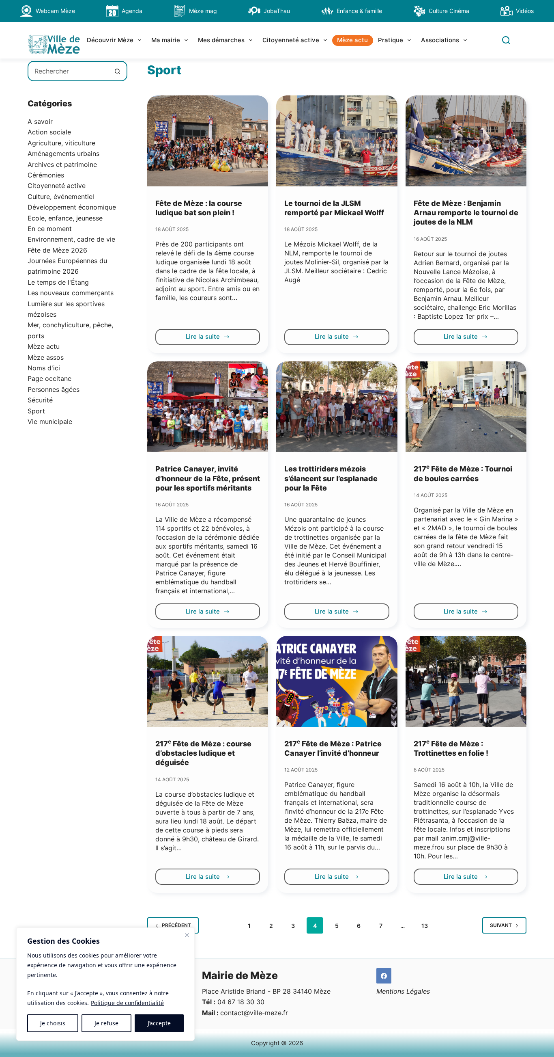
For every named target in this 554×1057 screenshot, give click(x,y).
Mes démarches (221, 40)
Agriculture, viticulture (61, 143)
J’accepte (159, 1023)
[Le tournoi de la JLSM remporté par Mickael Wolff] (336, 140)
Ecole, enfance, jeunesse (65, 218)
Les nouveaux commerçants (71, 293)
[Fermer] (187, 935)
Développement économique (72, 207)
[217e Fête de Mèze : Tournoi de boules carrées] (466, 406)
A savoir (40, 121)
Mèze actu (352, 40)
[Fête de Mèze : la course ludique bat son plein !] (207, 140)
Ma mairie (165, 40)
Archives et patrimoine (62, 164)
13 (424, 925)
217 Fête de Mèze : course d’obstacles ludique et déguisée (203, 753)
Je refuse (106, 1023)
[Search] (506, 40)
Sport (36, 411)
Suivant (501, 925)
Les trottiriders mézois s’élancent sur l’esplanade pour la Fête (331, 478)
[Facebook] (384, 976)
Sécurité (40, 400)
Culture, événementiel (61, 196)
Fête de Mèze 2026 (57, 250)
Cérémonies (46, 175)
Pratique (390, 40)
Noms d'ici (44, 368)
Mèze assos (46, 357)
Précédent (176, 925)
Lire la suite (207, 339)
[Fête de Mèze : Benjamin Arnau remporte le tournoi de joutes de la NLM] (466, 140)
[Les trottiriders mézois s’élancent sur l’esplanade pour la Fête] (336, 406)
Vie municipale (50, 421)
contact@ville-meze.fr (254, 1013)
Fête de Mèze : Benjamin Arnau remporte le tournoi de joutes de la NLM (466, 213)
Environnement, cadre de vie (71, 239)
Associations (440, 40)
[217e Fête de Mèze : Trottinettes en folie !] (466, 681)
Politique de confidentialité (127, 1003)
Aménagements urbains (63, 153)
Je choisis (52, 1023)
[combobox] (68, 71)
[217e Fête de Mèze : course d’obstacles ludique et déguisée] (207, 681)
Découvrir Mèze (110, 40)
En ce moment (50, 229)
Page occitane (49, 378)
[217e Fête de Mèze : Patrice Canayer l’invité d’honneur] (336, 681)
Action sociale (49, 132)
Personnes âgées (53, 389)
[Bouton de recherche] (117, 71)
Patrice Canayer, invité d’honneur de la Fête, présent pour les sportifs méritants (207, 478)
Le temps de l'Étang (58, 282)
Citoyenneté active (290, 40)
